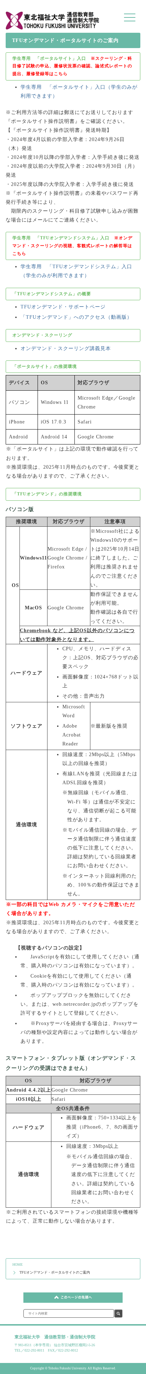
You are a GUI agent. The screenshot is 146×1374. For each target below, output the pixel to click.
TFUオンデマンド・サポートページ (63, 306)
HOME (17, 1264)
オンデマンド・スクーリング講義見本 (66, 348)
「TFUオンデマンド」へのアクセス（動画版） (76, 317)
